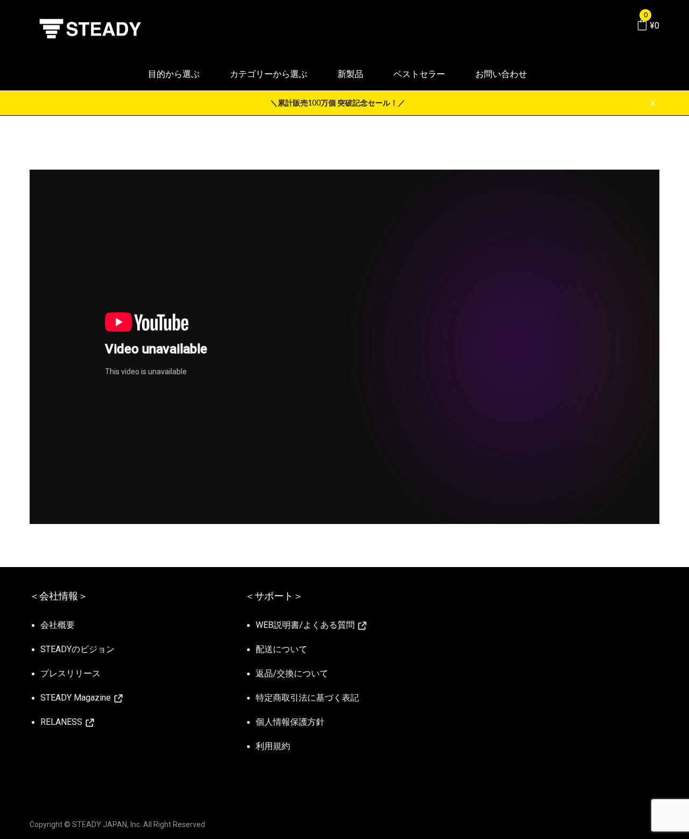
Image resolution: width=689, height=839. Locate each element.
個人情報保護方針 (290, 722)
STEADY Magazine (76, 698)
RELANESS (62, 722)
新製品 (350, 74)
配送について (281, 649)
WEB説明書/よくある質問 (306, 625)
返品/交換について (292, 673)
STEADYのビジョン (77, 649)
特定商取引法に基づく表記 (307, 698)
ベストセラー (419, 74)
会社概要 (57, 625)
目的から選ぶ (174, 74)
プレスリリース (70, 673)
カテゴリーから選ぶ (268, 74)
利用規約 (273, 746)
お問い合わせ (501, 74)
